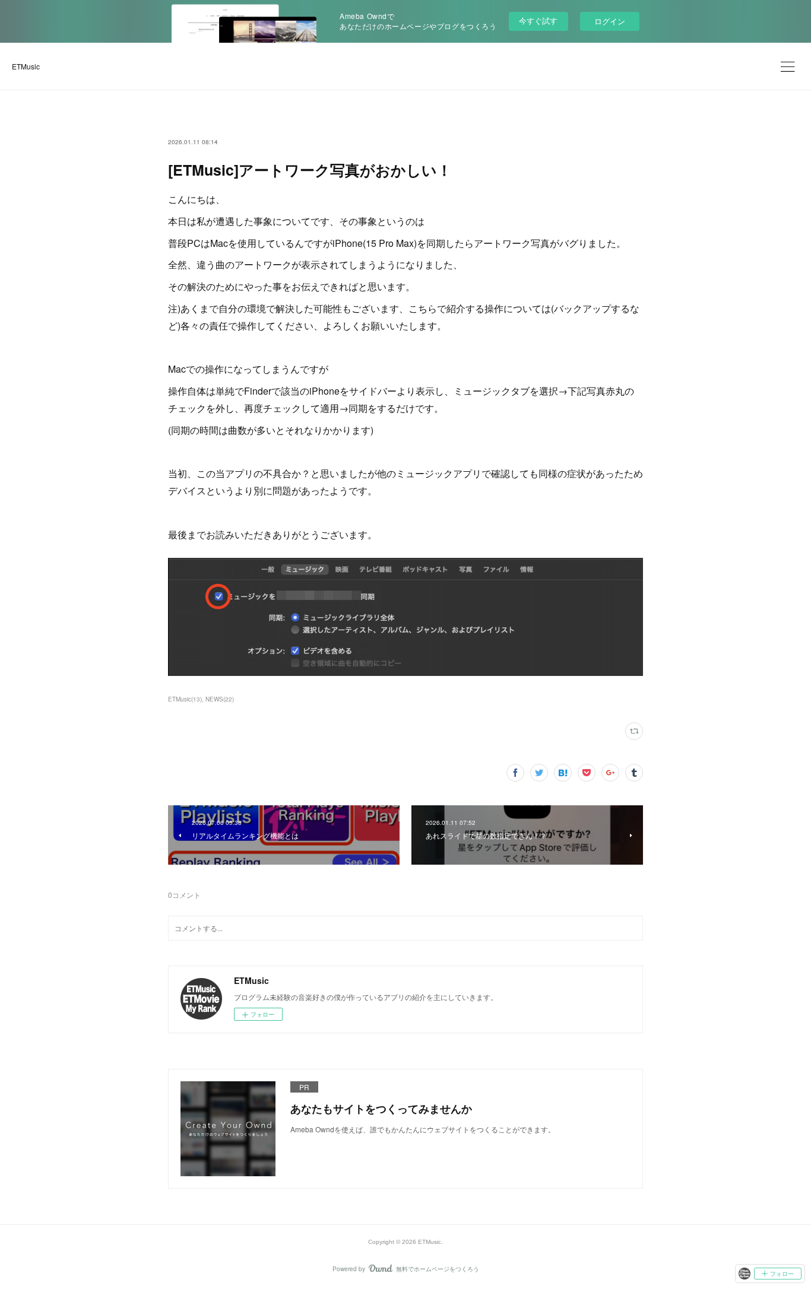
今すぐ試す (538, 20)
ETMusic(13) (185, 699)
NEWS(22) (219, 699)
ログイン (609, 21)
